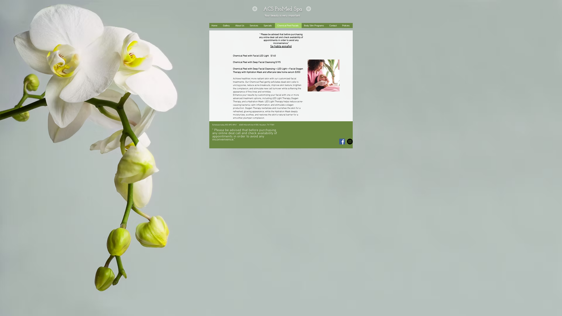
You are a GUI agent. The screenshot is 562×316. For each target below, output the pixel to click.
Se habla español (281, 46)
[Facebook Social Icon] (342, 141)
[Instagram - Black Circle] (350, 141)
